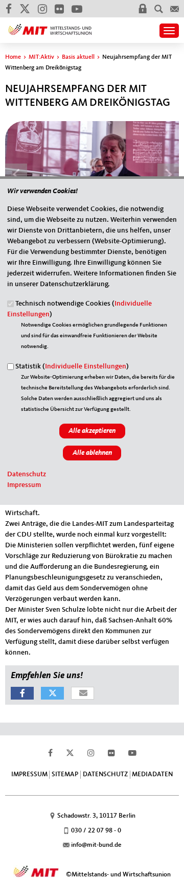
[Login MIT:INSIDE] (143, 9)
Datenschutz (26, 474)
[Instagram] (42, 9)
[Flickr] (59, 9)
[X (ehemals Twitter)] (24, 9)
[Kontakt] (174, 9)
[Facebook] (8, 9)
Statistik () (72, 366)
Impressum (24, 485)
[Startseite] (50, 26)
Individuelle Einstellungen (85, 366)
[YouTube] (76, 9)
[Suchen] (158, 9)
